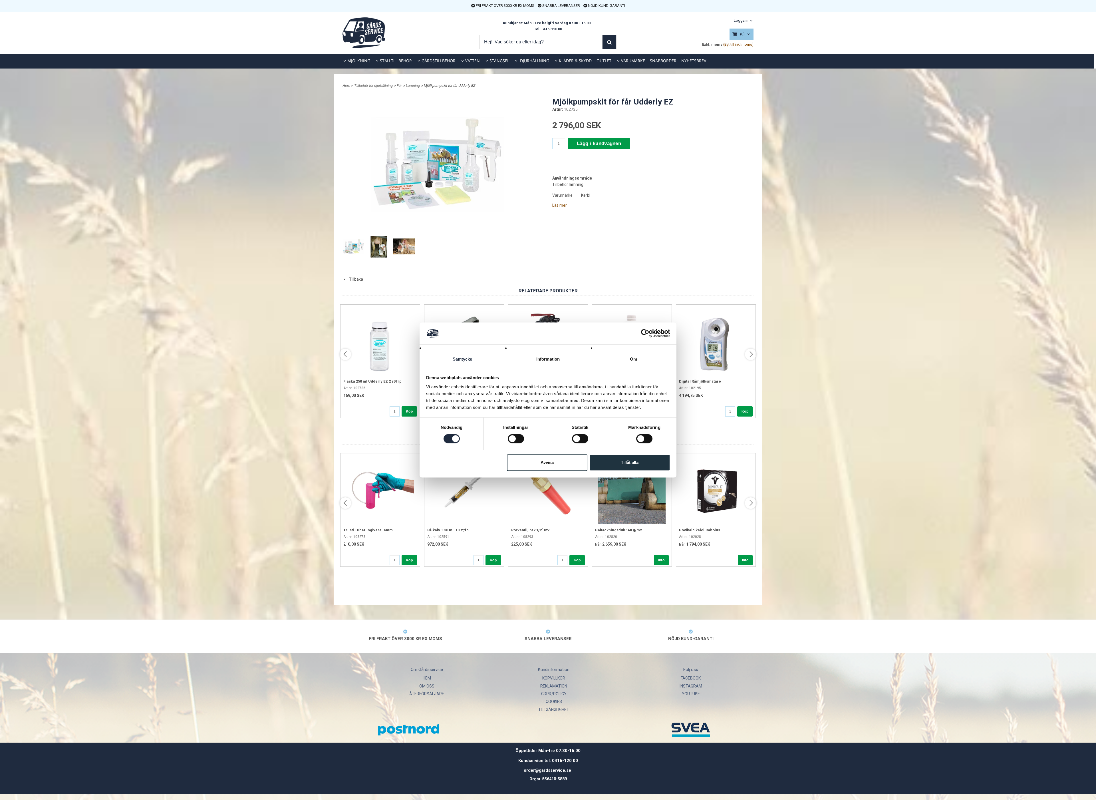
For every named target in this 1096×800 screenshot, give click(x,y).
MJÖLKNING (358, 60)
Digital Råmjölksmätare (700, 381)
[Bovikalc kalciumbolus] (716, 490)
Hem (346, 85)
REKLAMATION (553, 686)
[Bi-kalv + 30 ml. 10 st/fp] (464, 490)
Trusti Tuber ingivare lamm (368, 530)
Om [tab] (633, 359)
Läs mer (559, 205)
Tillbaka (354, 279)
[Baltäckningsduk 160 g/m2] (632, 490)
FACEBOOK (691, 678)
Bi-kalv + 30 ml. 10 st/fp (448, 530)
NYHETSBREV (693, 60)
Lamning (413, 85)
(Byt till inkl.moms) (738, 44)
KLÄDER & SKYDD (575, 60)
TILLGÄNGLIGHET (553, 709)
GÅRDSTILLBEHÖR (439, 60)
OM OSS (426, 686)
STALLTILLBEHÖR (396, 60)
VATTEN (472, 60)
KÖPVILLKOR (553, 678)
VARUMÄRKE (633, 60)
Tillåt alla (629, 462)
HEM (427, 678)
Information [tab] (548, 359)
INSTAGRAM (691, 686)
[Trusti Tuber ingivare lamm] (380, 490)
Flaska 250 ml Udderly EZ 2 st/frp (372, 381)
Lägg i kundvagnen (599, 143)
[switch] (516, 438)
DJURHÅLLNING (534, 60)
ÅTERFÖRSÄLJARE (426, 694)
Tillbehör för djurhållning (373, 85)
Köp (409, 411)
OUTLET (604, 60)
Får (399, 85)
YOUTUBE (691, 694)
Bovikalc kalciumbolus (699, 530)
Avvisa (547, 462)
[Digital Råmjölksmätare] (716, 341)
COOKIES (554, 701)
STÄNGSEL (499, 60)
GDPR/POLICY (554, 694)
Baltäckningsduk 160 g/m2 (618, 530)
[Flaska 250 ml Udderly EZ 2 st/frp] (380, 341)
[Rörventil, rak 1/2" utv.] (548, 490)
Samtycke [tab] (462, 359)
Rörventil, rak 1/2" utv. (530, 530)
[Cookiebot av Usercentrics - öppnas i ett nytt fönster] (645, 333)
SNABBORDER (663, 60)
